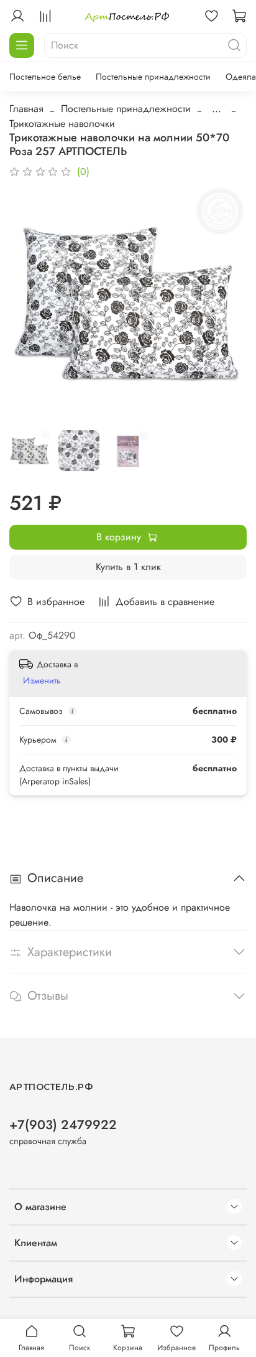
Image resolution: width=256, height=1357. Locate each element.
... (216, 109)
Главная (26, 108)
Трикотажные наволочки (62, 123)
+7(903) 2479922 (63, 1124)
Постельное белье (45, 76)
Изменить (42, 680)
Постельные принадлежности (153, 76)
